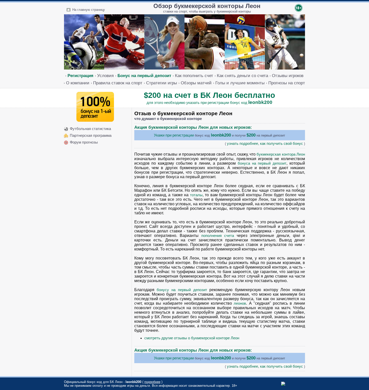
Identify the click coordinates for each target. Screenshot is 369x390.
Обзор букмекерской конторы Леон (207, 6)
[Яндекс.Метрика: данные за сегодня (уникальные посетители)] (291, 383)
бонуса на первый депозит (262, 163)
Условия (105, 75)
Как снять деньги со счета (242, 75)
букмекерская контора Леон (281, 154)
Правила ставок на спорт (117, 82)
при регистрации (215, 103)
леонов (240, 303)
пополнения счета (217, 236)
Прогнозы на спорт (286, 82)
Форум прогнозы (84, 142)
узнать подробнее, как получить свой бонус (265, 144)
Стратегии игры (161, 82)
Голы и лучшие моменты (240, 82)
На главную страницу (88, 10)
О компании (77, 82)
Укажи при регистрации (174, 135)
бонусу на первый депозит (182, 290)
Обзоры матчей (196, 82)
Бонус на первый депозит (144, 75)
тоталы (196, 195)
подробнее (152, 382)
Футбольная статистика (90, 129)
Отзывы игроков (287, 75)
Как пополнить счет (194, 75)
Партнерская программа (90, 136)
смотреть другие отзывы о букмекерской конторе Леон (191, 338)
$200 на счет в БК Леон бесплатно (209, 95)
